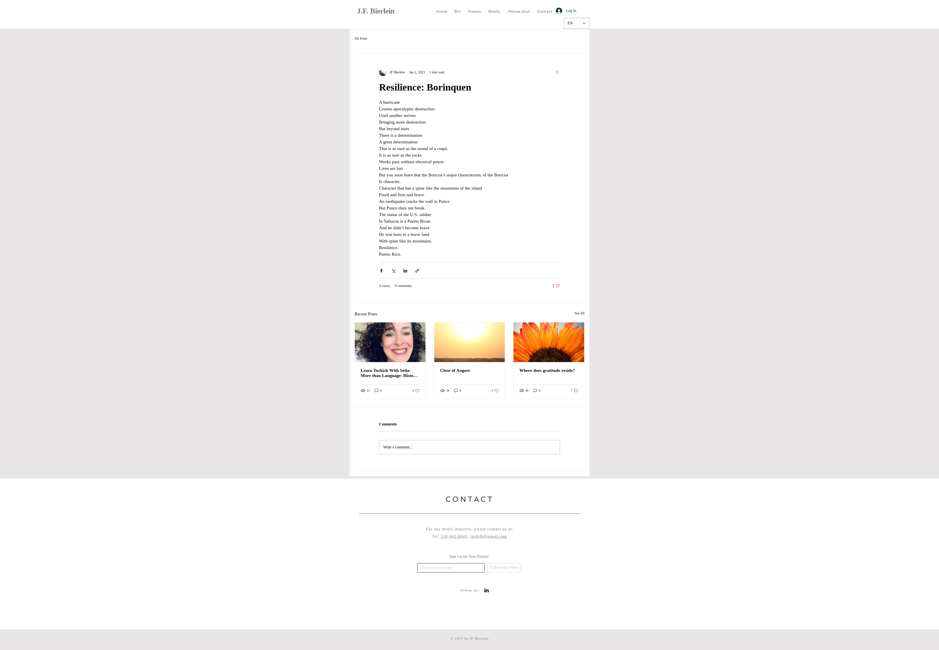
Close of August (455, 370)
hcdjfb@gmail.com (489, 536)
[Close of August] (469, 342)
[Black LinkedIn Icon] (486, 590)
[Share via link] (417, 270)
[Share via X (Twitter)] (393, 270)
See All (579, 313)
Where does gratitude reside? (547, 370)
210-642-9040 (454, 536)
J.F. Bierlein (376, 11)
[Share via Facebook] (381, 270)
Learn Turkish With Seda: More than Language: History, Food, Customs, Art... (389, 373)
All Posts (361, 38)
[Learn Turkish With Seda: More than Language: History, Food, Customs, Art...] (390, 342)
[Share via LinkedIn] (405, 270)
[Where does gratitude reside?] (549, 342)
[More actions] (557, 72)
